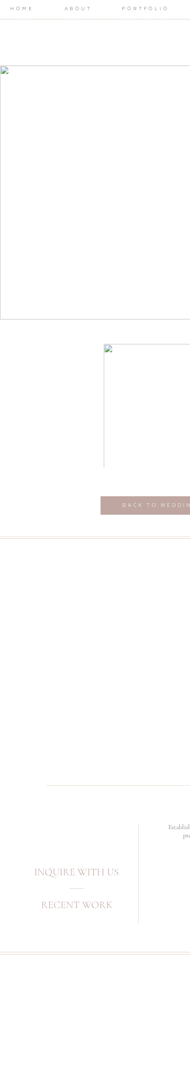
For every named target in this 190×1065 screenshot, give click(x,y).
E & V (26, 287)
